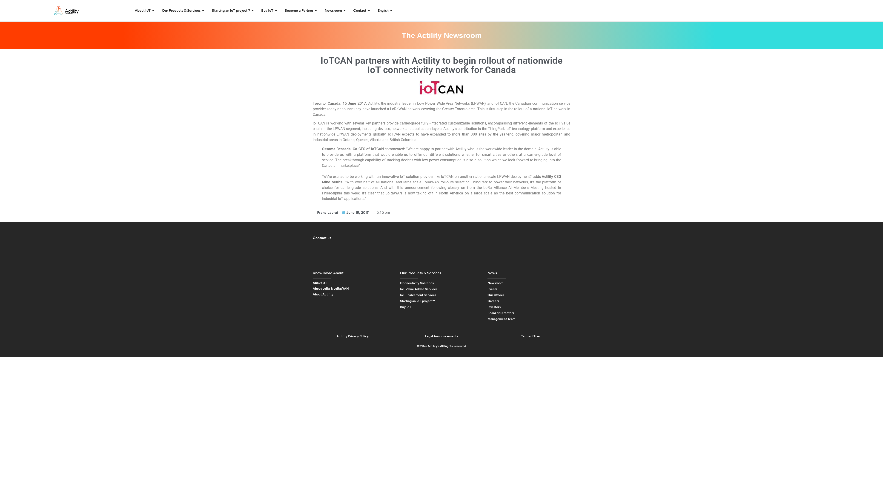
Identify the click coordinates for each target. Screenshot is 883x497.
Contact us (322, 238)
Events (492, 289)
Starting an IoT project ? (417, 301)
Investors (494, 307)
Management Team (501, 319)
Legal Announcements (441, 336)
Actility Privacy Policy (352, 336)
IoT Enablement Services (418, 295)
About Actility (323, 294)
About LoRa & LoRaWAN (331, 288)
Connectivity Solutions (417, 283)
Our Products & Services (420, 273)
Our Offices (495, 295)
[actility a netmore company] (66, 10)
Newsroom (495, 283)
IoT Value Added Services (418, 289)
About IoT (320, 283)
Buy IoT (405, 307)
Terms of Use (530, 336)
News (492, 273)
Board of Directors (500, 313)
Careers (493, 301)
